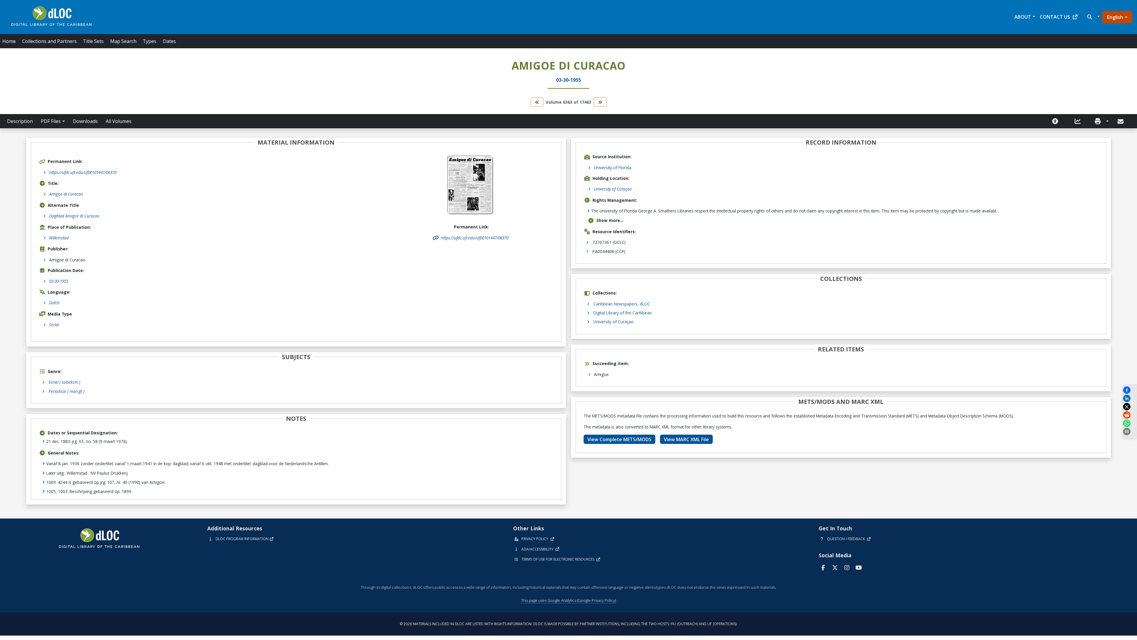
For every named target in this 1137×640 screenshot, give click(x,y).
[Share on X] (1129, 406)
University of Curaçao (613, 189)
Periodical (66, 391)
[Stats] (1078, 121)
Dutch (54, 302)
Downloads (85, 121)
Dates (169, 41)
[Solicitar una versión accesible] (1055, 121)
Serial (54, 324)
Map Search (123, 41)
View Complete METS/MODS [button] (619, 439)
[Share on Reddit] (1129, 415)
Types (149, 41)
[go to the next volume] (600, 102)
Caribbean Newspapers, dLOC (621, 304)
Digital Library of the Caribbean (622, 313)
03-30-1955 (58, 281)
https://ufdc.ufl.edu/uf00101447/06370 (82, 172)
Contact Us (1055, 17)
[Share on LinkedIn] (1129, 398)
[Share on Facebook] (1129, 390)
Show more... (610, 220)
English (1115, 17)
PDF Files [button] (51, 121)
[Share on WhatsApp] (1129, 423)
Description (20, 121)
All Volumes (118, 121)
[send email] (1129, 431)
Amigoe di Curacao (66, 194)
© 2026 (568, 623)
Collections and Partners (49, 41)
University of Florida (612, 167)
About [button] (1022, 17)
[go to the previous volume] (537, 102)
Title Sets (93, 41)
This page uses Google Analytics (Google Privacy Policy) (568, 600)
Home (9, 41)
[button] (1092, 17)
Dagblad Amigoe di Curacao (74, 216)
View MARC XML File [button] (686, 439)
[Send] (1121, 121)
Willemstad (59, 238)
